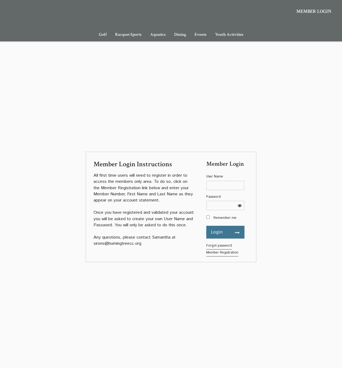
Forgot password (219, 245)
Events (201, 34)
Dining (180, 34)
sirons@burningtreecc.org (117, 243)
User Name (214, 176)
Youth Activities (229, 34)
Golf (103, 34)
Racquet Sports (128, 34)
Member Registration (222, 252)
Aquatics (158, 34)
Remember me (224, 218)
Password (213, 197)
